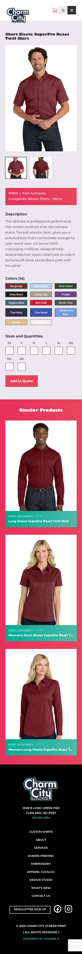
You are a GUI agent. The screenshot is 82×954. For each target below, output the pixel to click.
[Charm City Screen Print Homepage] (18, 16)
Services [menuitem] (41, 848)
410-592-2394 (41, 818)
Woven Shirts (38, 199)
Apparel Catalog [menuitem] (41, 872)
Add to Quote (21, 381)
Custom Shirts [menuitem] (41, 832)
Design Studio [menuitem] (41, 880)
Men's (57, 199)
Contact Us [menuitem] (41, 896)
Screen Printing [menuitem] (41, 856)
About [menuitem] (41, 840)
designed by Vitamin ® (41, 939)
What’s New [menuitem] (41, 888)
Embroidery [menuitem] (41, 864)
